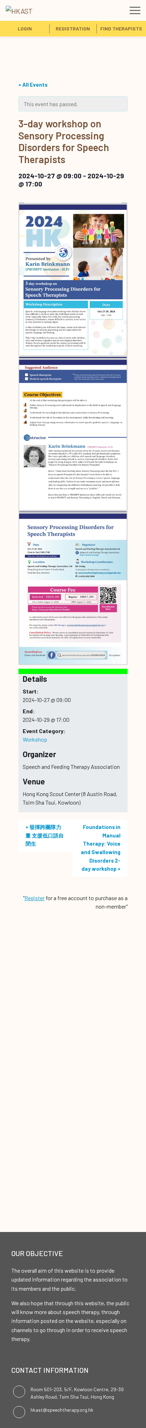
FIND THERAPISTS (121, 28)
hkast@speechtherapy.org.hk (61, 1410)
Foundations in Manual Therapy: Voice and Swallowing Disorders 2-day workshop (100, 848)
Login (25, 28)
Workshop (35, 739)
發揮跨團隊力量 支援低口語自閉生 (45, 835)
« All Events (32, 84)
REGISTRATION (73, 28)
